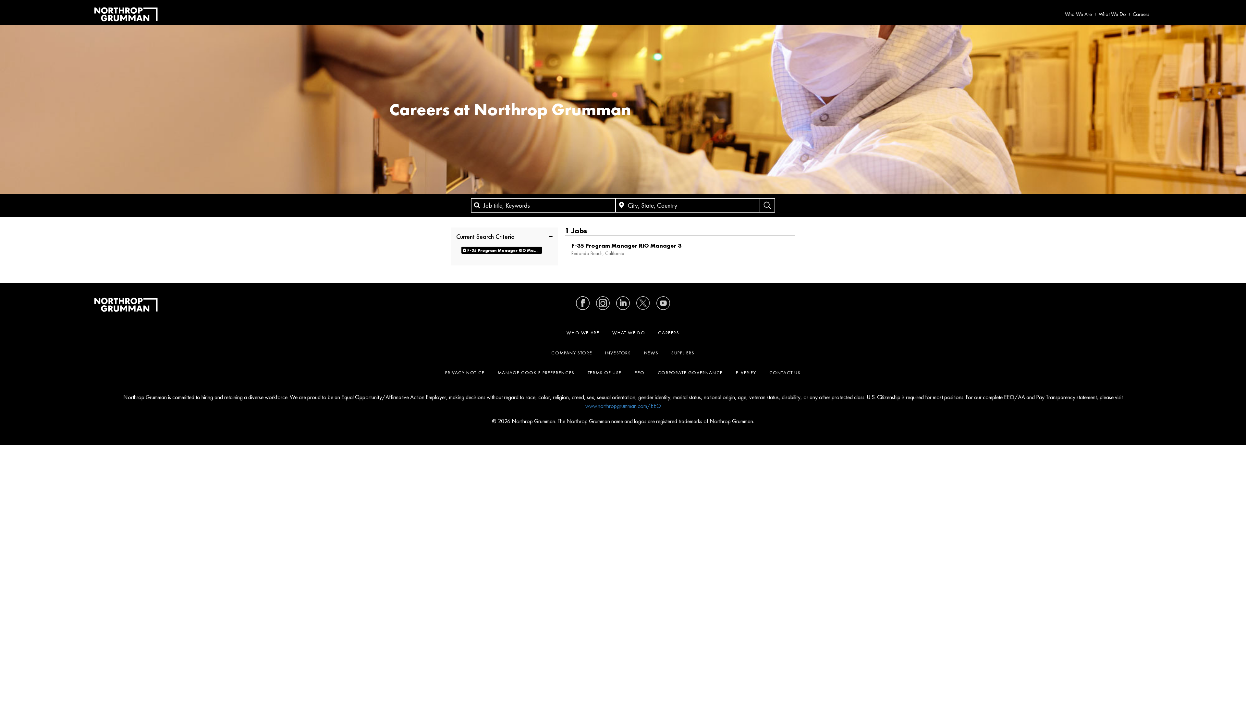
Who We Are (1078, 14)
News (651, 353)
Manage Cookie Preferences (536, 372)
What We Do (1112, 14)
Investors (618, 353)
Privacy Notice (464, 372)
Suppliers (682, 353)
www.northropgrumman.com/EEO (623, 406)
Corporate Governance (690, 372)
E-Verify (746, 372)
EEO (640, 372)
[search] (767, 205)
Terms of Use (605, 372)
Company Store (571, 353)
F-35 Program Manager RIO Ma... (502, 250)
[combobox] (543, 205)
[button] (504, 236)
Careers (1141, 14)
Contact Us (785, 372)
